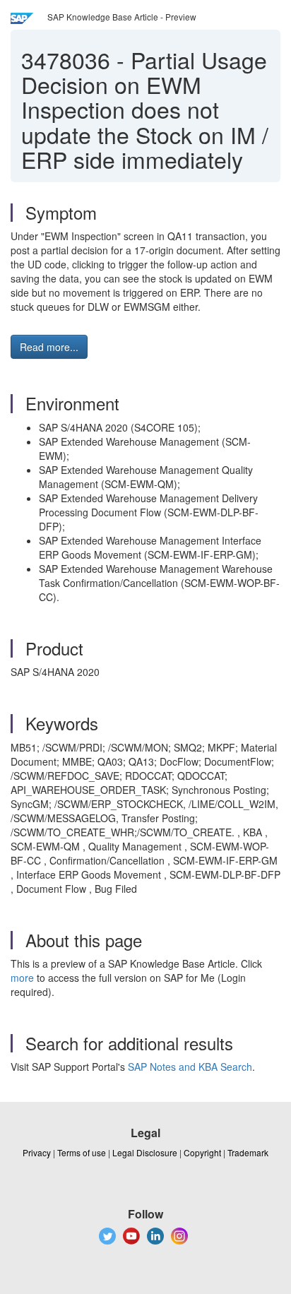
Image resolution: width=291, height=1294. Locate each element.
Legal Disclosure (144, 1152)
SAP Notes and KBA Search (190, 1066)
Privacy (37, 1152)
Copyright (202, 1152)
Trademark (247, 1152)
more (22, 977)
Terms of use (81, 1152)
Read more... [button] (49, 347)
